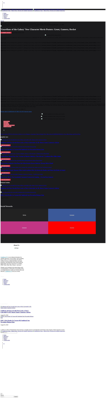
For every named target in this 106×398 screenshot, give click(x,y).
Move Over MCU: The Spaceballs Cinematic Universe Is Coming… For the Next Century (27, 177)
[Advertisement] (44, 72)
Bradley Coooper (7, 126)
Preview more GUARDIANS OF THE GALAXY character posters (16, 111)
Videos (5, 17)
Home (4, 13)
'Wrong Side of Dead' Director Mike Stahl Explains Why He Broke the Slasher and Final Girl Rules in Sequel (33, 170)
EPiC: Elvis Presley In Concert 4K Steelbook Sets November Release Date (22, 149)
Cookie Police (6, 296)
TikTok (24, 215)
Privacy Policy (6, 295)
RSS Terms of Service (8, 293)
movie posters (6, 121)
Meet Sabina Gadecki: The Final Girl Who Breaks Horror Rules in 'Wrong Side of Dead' (27, 163)
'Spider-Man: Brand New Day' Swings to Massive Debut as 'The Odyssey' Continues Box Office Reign (31, 156)
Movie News (5, 145)
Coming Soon (6, 18)
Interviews (5, 14)
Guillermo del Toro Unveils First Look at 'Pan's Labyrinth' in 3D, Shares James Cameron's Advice (30, 142)
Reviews (5, 15)
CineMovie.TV (4, 257)
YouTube (72, 227)
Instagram (24, 227)
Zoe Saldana (6, 124)
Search (2, 332)
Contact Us (6, 298)
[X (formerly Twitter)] (3, 130)
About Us (5, 297)
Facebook (72, 215)
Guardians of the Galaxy (9, 125)
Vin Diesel (5, 122)
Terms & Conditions (8, 292)
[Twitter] (3, 3)
